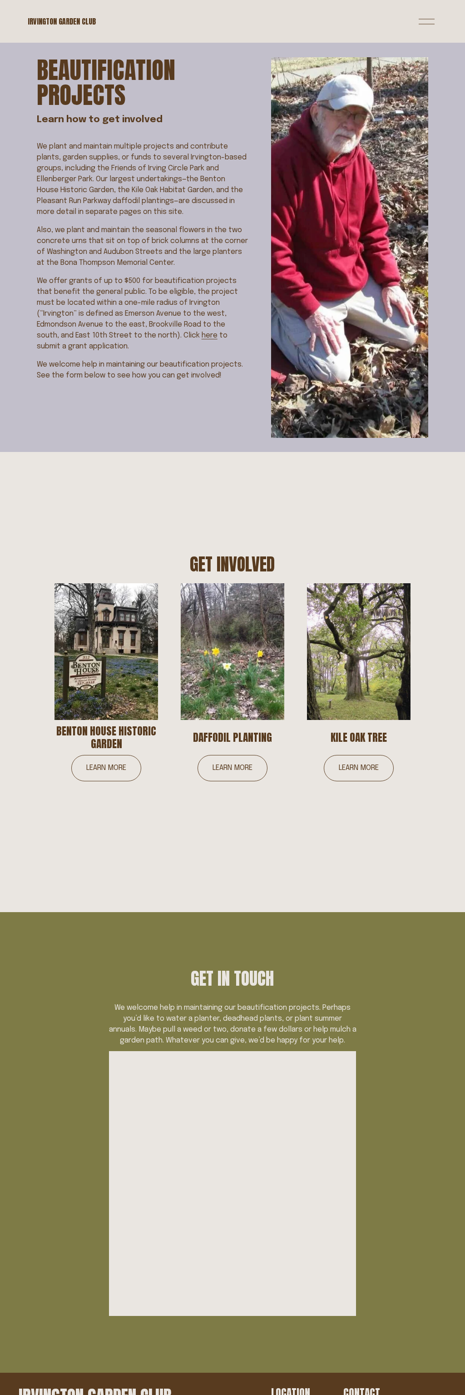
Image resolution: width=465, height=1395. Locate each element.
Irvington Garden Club (62, 21)
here (210, 335)
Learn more (106, 768)
